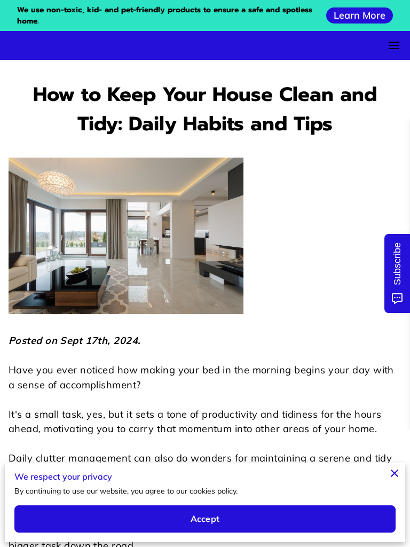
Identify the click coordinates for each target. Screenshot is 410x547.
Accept (205, 518)
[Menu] (394, 45)
